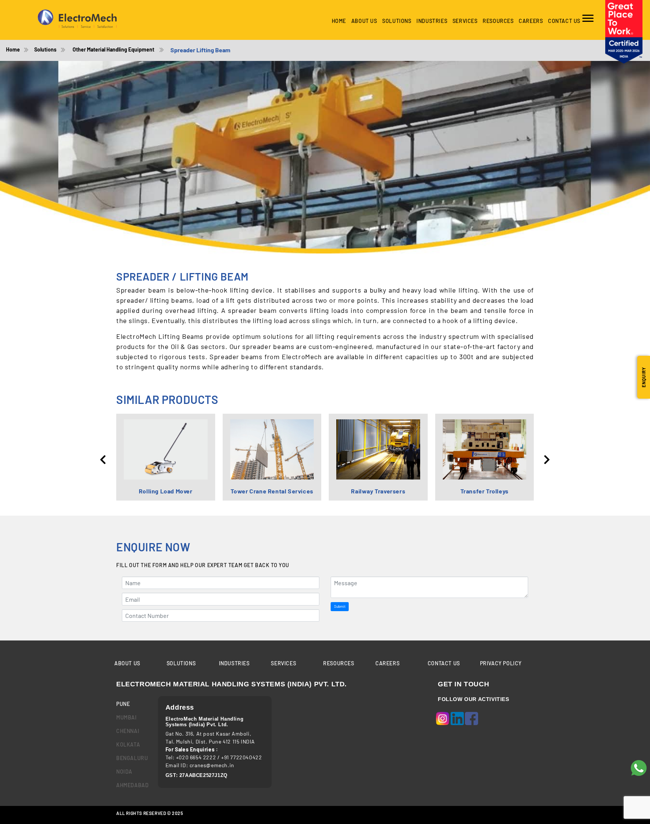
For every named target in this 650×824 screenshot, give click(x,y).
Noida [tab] (124, 771)
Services (465, 21)
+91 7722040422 (241, 757)
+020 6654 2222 (196, 757)
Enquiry (643, 377)
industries (431, 21)
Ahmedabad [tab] (131, 785)
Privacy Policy (501, 663)
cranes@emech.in (212, 765)
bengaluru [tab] (131, 758)
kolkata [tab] (128, 744)
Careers (531, 21)
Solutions (396, 21)
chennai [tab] (127, 731)
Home (339, 21)
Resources (498, 21)
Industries (234, 663)
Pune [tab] (123, 704)
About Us (364, 21)
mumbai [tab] (126, 717)
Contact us (564, 21)
